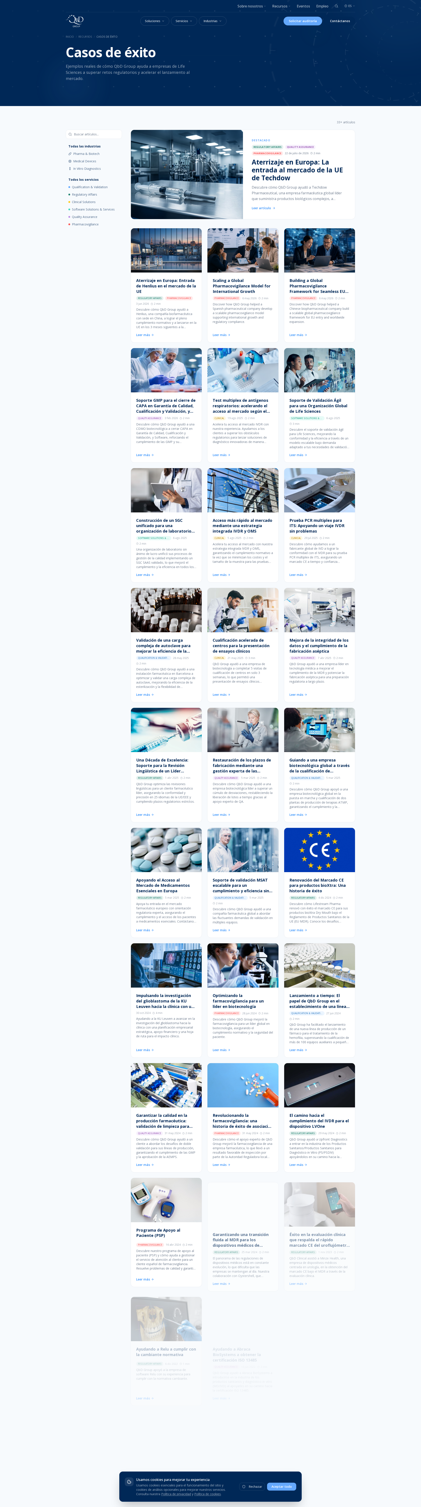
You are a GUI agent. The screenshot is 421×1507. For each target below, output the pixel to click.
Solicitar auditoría (303, 21)
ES (350, 6)
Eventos (303, 6)
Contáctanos (340, 21)
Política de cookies (207, 1494)
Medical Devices (84, 161)
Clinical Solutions (84, 202)
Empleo (322, 6)
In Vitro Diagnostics (87, 168)
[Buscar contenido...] (336, 6)
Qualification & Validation (90, 187)
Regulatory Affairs (84, 194)
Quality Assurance (84, 217)
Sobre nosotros (250, 6)
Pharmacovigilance (85, 224)
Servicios (182, 21)
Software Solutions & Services (93, 209)
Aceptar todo (281, 1486)
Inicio (70, 37)
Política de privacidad (176, 1494)
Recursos (279, 6)
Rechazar (255, 1486)
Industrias (210, 21)
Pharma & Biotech (86, 154)
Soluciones (152, 21)
